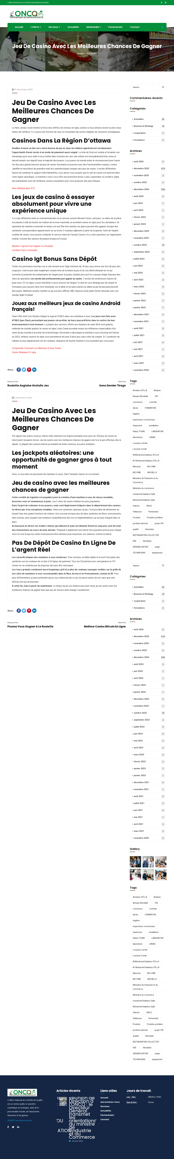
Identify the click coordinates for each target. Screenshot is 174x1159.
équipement (157, 552)
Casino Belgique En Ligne (24, 352)
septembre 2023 (149, 252)
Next (96, 1119)
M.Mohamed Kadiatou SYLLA (146, 455)
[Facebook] (19, 369)
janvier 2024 (149, 224)
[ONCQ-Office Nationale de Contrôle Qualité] (26, 14)
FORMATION (150, 408)
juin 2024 (149, 203)
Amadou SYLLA (140, 390)
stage (157, 547)
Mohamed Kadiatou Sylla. (144, 500)
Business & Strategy (149, 126)
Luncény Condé (140, 449)
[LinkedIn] (34, 369)
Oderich (136, 506)
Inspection (137, 425)
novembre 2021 (149, 321)
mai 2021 (149, 349)
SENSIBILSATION (140, 547)
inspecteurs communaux (144, 419)
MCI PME (137, 472)
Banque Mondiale (140, 396)
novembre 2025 (149, 175)
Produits (136, 517)
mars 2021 (149, 363)
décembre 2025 (149, 168)
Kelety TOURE (139, 431)
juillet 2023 (149, 259)
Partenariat (153, 511)
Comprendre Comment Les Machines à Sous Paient (36, 348)
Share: (10, 370)
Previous (56, 1119)
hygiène (136, 414)
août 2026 (149, 161)
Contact (104, 1119)
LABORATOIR (157, 431)
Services (104, 1106)
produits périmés (140, 523)
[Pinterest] (29, 369)
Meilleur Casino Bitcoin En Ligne (105, 626)
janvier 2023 (149, 300)
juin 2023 (149, 266)
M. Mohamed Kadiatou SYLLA (146, 460)
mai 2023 (149, 273)
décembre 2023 (149, 231)
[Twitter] (24, 369)
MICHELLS (152, 472)
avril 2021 (149, 356)
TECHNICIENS (139, 552)
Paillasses (137, 511)
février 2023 (149, 293)
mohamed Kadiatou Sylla (144, 494)
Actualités (149, 119)
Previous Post (12, 382)
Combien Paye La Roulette (24, 250)
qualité (136, 529)
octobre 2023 (149, 245)
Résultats (147, 541)
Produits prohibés (155, 517)
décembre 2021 (149, 314)
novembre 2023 (149, 238)
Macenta (137, 466)
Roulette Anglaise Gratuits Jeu (28, 385)
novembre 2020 (149, 370)
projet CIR (159, 523)
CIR (156, 396)
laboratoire (137, 437)
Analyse (157, 390)
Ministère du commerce (143, 488)
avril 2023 (149, 279)
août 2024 (149, 196)
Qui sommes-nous (110, 1102)
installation (154, 425)
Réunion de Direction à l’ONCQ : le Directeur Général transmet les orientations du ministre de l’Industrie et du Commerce (82, 1117)
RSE (134, 541)
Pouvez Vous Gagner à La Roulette (30, 626)
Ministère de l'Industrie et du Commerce (145, 480)
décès (135, 408)
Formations (149, 140)
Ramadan (149, 529)
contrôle (153, 402)
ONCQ (149, 506)
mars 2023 (149, 286)
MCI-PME (151, 466)
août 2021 (149, 328)
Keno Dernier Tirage (112, 385)
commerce (138, 402)
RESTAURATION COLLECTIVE (146, 535)
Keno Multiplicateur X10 (23, 188)
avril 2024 (149, 210)
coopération (149, 133)
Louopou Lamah (140, 443)
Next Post (122, 382)
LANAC (152, 437)
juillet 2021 (149, 335)
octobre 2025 (149, 182)
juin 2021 (149, 342)
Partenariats (107, 1115)
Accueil (81, 53)
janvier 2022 (149, 307)
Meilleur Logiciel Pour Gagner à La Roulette (32, 246)
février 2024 (149, 217)
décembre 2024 (149, 189)
